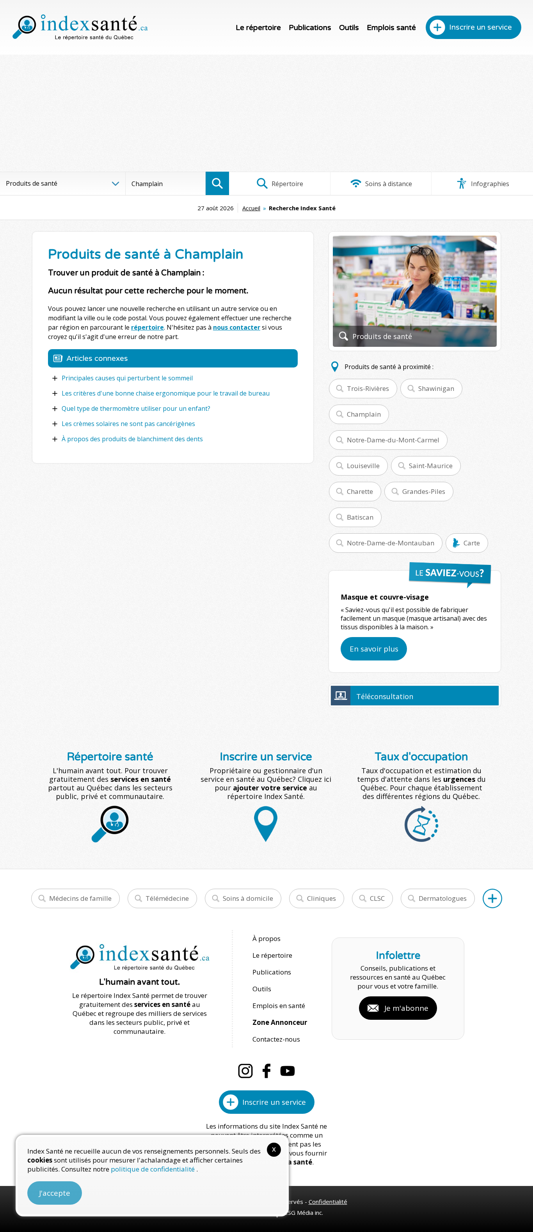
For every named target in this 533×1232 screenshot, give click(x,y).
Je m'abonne (406, 1008)
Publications (310, 27)
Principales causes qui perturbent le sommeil (127, 378)
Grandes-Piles (423, 491)
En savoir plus (374, 649)
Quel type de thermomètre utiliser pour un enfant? (136, 408)
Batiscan (360, 517)
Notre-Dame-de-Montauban (390, 542)
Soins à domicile (248, 898)
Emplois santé (391, 27)
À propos (266, 938)
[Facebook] (266, 1071)
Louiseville (363, 465)
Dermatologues (443, 898)
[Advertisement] (266, 113)
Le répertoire (258, 27)
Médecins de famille (80, 898)
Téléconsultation (384, 696)
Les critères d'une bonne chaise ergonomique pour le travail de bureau (166, 393)
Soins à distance (388, 183)
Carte (472, 542)
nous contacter (236, 327)
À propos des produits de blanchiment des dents (132, 439)
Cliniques (321, 898)
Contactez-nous (276, 1039)
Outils (349, 27)
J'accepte (54, 1193)
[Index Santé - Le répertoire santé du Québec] (80, 27)
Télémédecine (167, 898)
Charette (360, 491)
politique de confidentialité (153, 1169)
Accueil (251, 208)
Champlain (364, 414)
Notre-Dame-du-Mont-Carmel (393, 439)
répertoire (147, 327)
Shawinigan (436, 388)
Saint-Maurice (431, 465)
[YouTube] (287, 1071)
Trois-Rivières (368, 388)
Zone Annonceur (279, 1022)
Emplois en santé (278, 1005)
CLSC (377, 898)
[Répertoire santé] (492, 898)
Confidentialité (328, 1201)
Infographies (489, 183)
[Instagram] (245, 1071)
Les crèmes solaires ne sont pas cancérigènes (128, 423)
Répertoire (286, 183)
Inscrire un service (480, 27)
